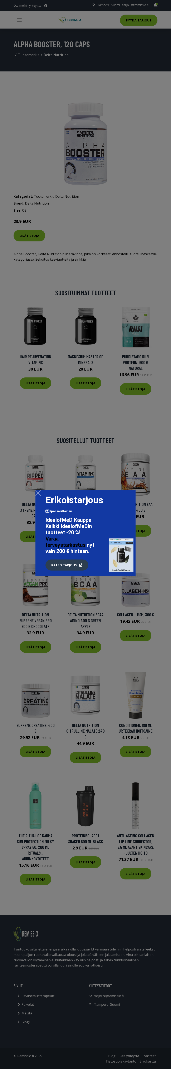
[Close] (38, 493)
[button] (66, 565)
